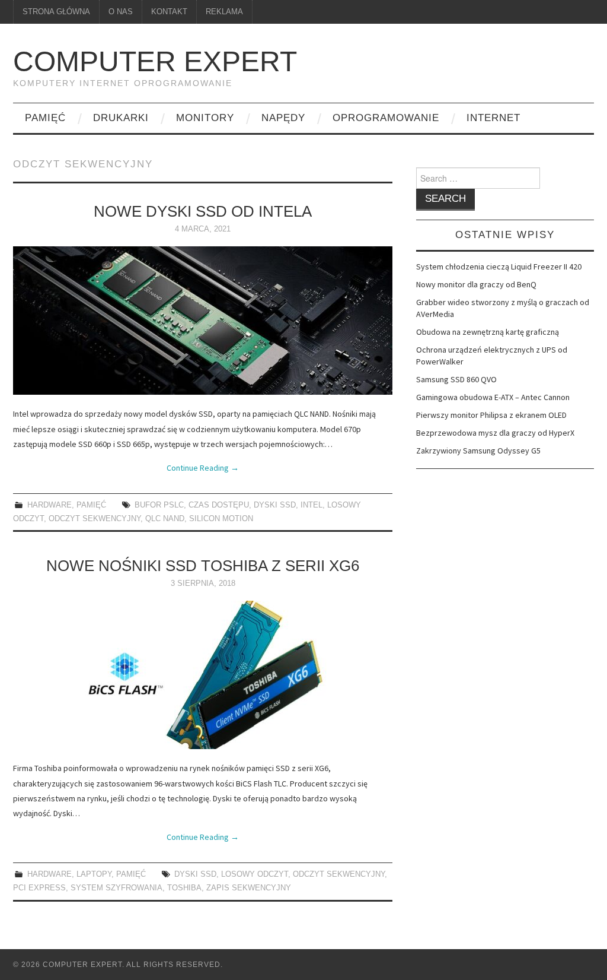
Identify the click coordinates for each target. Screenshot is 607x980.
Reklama (224, 12)
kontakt (169, 12)
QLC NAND (164, 519)
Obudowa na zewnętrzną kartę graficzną (487, 331)
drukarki (121, 117)
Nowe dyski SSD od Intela (203, 211)
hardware (49, 505)
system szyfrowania (116, 888)
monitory (205, 117)
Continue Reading (203, 467)
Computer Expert (155, 61)
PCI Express (39, 888)
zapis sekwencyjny (248, 888)
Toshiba (184, 888)
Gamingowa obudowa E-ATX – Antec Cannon (493, 397)
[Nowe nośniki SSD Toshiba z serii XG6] (202, 675)
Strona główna (56, 12)
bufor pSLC (159, 505)
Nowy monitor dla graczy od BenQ (476, 284)
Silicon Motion (221, 519)
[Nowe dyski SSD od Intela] (202, 320)
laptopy (93, 874)
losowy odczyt (254, 874)
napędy (283, 117)
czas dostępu (219, 505)
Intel (311, 505)
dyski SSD (275, 505)
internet (493, 117)
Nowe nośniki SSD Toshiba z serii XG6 (202, 565)
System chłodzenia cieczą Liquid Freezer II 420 (499, 266)
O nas (120, 12)
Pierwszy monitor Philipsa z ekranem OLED (491, 415)
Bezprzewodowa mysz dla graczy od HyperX (495, 432)
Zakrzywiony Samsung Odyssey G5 (478, 450)
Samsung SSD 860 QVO (456, 379)
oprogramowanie (386, 117)
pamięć (45, 117)
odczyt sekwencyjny (94, 519)
